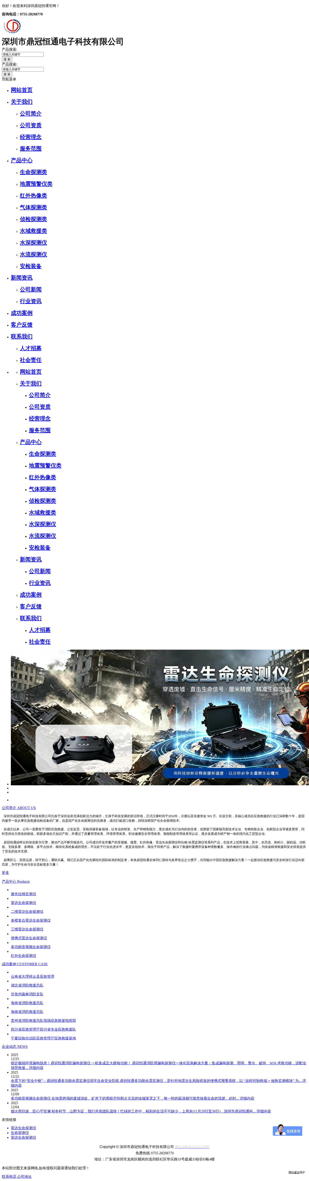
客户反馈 (22, 325)
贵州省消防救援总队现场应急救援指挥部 (43, 1020)
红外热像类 (33, 196)
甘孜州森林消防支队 (27, 994)
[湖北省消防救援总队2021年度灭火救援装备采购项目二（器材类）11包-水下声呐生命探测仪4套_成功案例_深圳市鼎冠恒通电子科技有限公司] (12, 981)
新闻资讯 (22, 278)
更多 (5, 873)
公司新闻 (31, 289)
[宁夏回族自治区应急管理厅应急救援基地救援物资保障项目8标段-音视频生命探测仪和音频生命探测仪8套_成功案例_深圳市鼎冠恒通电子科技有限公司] (12, 1034)
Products (23, 881)
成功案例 (22, 313)
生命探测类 (33, 172)
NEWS (22, 1046)
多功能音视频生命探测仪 (31, 947)
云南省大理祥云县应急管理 (32, 976)
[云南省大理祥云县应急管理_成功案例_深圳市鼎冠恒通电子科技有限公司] (12, 972)
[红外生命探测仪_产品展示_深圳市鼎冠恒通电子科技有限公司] (12, 951)
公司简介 (31, 113)
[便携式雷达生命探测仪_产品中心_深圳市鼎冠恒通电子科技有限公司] (12, 934)
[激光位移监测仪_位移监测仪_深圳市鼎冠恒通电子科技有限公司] (12, 890)
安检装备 (31, 266)
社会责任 (31, 360)
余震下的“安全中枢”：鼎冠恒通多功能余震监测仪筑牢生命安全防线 (65, 1081)
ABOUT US (26, 808)
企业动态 (9, 1046)
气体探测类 (33, 207)
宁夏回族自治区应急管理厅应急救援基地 (43, 1038)
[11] (12, 788)
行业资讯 (31, 301)
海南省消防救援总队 (27, 1003)
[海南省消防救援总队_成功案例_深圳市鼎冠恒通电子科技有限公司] (12, 1007)
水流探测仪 (33, 254)
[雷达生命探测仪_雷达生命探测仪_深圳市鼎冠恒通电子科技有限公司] (12, 898)
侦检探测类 (33, 219)
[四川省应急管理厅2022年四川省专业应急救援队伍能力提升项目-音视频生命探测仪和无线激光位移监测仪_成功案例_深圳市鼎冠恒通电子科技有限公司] (12, 1025)
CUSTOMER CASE (32, 964)
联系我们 (22, 336)
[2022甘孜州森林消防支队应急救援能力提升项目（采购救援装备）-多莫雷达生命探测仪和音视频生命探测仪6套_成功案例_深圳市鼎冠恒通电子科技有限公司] (12, 990)
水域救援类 (33, 231)
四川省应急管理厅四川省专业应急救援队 (43, 1029)
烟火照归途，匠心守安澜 (31, 1111)
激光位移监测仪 (23, 894)
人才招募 (31, 348)
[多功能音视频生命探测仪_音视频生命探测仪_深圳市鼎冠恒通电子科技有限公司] (12, 942)
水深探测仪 (33, 243)
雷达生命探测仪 (23, 903)
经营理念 (31, 137)
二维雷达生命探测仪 (27, 912)
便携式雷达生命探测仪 (29, 938)
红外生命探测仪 (23, 956)
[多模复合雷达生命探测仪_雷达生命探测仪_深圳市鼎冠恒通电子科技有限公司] (12, 916)
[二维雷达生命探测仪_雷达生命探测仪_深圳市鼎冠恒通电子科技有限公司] (12, 907)
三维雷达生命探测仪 (27, 929)
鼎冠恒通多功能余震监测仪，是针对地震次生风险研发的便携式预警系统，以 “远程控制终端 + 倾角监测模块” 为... (211, 1081)
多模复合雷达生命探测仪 (31, 920)
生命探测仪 (20, 1133)
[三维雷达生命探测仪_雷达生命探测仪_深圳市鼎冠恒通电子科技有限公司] (12, 925)
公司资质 (31, 125)
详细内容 (36, 1068)
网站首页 (22, 90)
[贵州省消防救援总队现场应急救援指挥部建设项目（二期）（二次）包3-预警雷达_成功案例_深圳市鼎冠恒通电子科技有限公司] (12, 1016)
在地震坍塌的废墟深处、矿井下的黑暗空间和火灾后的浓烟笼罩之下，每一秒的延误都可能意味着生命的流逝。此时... (146, 1098)
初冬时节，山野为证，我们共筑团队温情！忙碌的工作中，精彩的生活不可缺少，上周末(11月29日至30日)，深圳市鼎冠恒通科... (154, 1111)
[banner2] (12, 792)
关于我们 (22, 102)
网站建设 (294, 1172)
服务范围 (31, 148)
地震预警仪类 (36, 184)
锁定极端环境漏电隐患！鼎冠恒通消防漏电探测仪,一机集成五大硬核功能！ (71, 1063)
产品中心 (22, 160)
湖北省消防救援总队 (27, 985)
